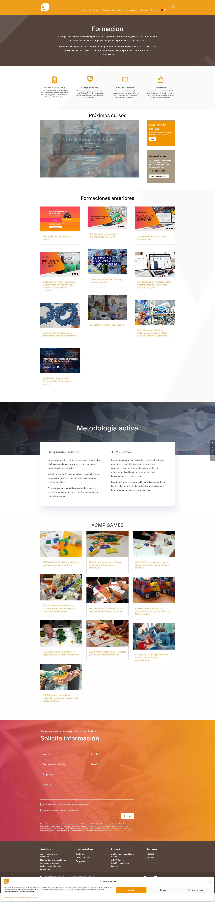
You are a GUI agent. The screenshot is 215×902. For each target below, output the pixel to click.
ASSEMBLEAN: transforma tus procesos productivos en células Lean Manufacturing (153, 611)
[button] (210, 881)
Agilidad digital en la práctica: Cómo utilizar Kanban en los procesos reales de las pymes (154, 285)
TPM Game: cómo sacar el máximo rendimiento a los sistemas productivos (105, 565)
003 (163, 171)
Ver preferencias (195, 890)
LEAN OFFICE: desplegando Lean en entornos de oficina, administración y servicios (152, 565)
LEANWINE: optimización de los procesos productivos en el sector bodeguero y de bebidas (59, 608)
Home (85, 10)
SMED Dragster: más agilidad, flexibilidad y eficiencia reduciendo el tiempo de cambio (60, 698)
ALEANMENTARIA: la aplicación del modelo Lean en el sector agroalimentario (151, 657)
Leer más (89, 160)
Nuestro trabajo (118, 10)
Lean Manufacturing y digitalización (107, 325)
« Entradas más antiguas (50, 394)
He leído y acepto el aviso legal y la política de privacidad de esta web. (66, 804)
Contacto (154, 10)
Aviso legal (34, 897)
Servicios (94, 10)
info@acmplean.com (159, 176)
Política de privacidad (23, 897)
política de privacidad (125, 830)
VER (152, 139)
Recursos (144, 10)
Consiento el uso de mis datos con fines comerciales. (61, 810)
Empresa (106, 10)
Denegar (163, 890)
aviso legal (113, 830)
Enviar (128, 816)
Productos (131, 10)
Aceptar (131, 890)
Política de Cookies (9, 897)
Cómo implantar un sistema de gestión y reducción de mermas (90, 141)
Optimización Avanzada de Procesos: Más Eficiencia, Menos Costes (58, 381)
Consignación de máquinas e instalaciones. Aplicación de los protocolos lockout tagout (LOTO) (153, 333)
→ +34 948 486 (155, 171)
